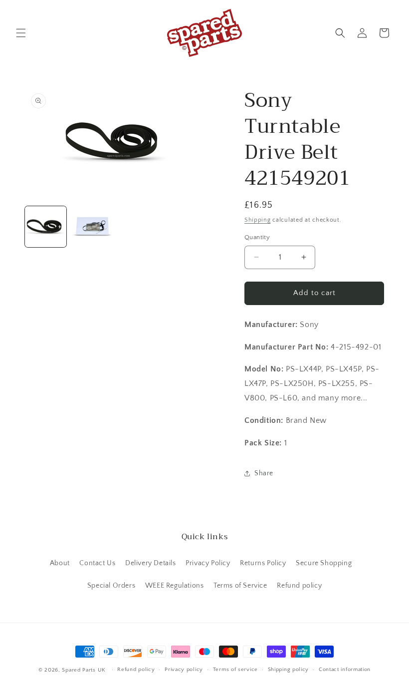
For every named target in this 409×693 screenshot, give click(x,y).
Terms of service (235, 670)
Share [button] (263, 473)
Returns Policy (263, 563)
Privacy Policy (208, 563)
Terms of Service (240, 586)
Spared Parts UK (84, 670)
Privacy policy (184, 670)
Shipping (257, 220)
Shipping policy (288, 670)
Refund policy (299, 586)
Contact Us (97, 563)
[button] (21, 33)
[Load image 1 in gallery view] (45, 227)
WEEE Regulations (174, 586)
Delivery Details (150, 563)
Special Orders (111, 586)
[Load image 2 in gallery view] (92, 227)
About (60, 563)
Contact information (345, 670)
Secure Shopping (324, 563)
